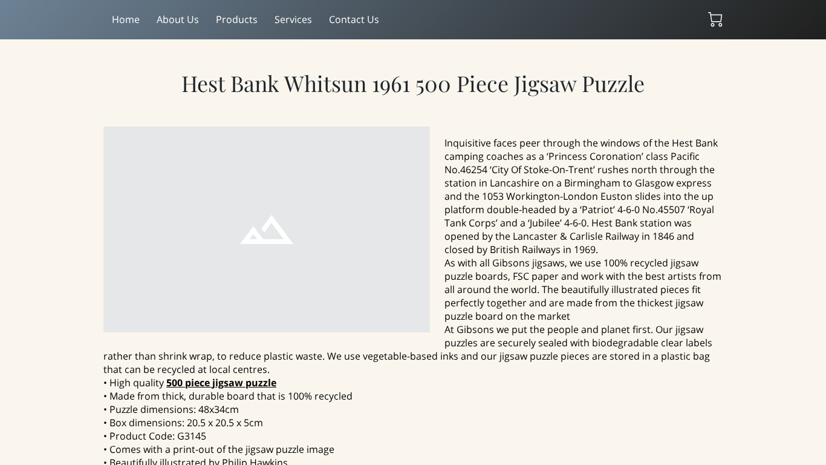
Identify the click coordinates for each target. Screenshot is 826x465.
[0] (715, 19)
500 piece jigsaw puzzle (221, 382)
